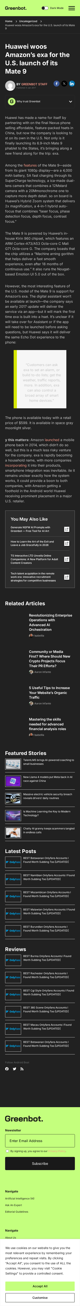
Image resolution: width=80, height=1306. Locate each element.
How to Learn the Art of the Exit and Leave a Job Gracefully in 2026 (32, 543)
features (30, 165)
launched (52, 440)
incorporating (16, 465)
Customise (40, 1297)
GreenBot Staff (34, 84)
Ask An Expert (13, 1205)
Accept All (40, 1286)
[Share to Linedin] (72, 84)
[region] (40, 1272)
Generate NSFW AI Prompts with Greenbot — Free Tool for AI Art (30, 529)
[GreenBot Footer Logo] (24, 1118)
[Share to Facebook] (57, 84)
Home (8, 21)
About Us (10, 1237)
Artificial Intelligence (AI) (19, 1198)
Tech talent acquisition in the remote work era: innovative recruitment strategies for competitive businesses (33, 577)
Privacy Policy (56, 1151)
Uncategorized (28, 21)
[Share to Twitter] (64, 84)
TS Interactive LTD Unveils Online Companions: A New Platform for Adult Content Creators (34, 559)
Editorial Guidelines (16, 1211)
